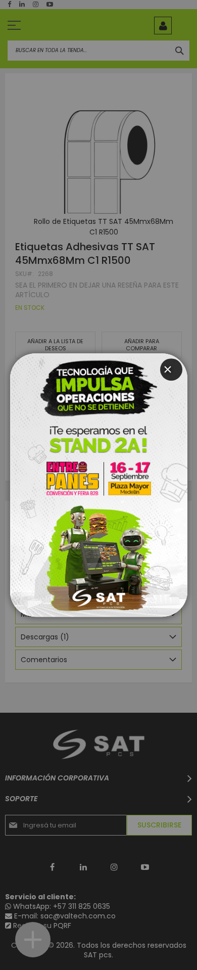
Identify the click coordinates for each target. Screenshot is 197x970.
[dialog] (98, 485)
